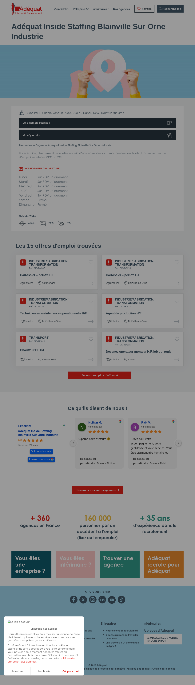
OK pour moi (70, 671)
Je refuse (17, 671)
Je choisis (44, 671)
